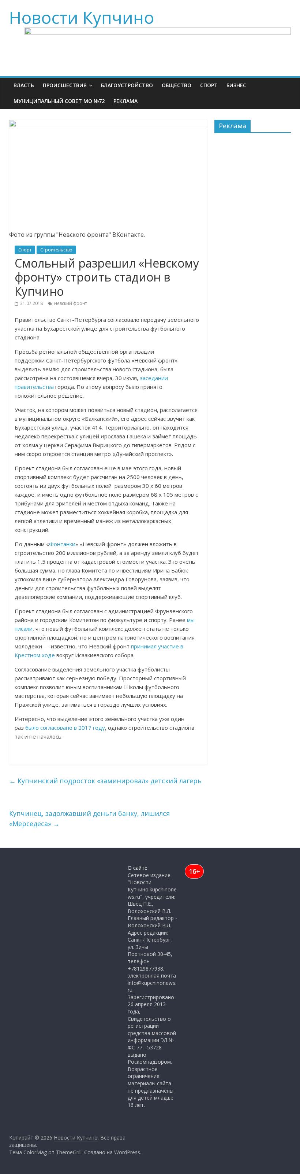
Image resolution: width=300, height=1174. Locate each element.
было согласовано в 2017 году (65, 727)
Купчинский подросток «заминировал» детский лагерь (105, 780)
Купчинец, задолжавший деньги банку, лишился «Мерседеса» (89, 818)
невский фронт (70, 303)
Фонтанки (62, 544)
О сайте (137, 867)
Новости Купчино (81, 17)
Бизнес (236, 85)
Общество (176, 85)
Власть (24, 85)
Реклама (125, 100)
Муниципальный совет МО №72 (59, 100)
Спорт (209, 85)
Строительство (56, 250)
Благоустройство (127, 85)
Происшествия (65, 85)
